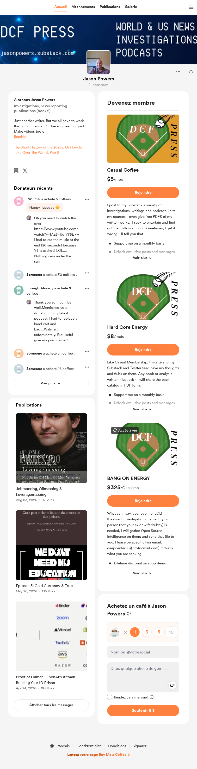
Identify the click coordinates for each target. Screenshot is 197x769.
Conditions (117, 746)
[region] (143, 341)
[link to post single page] (51, 458)
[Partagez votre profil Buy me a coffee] (191, 71)
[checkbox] (127, 697)
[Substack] (16, 170)
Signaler (140, 746)
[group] (143, 190)
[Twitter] (25, 170)
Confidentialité (89, 746)
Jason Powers (98, 79)
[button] (60, 7)
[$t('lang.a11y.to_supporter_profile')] (28, 218)
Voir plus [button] (140, 258)
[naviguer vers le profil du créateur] (98, 62)
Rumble (20, 137)
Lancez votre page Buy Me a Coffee (96, 754)
